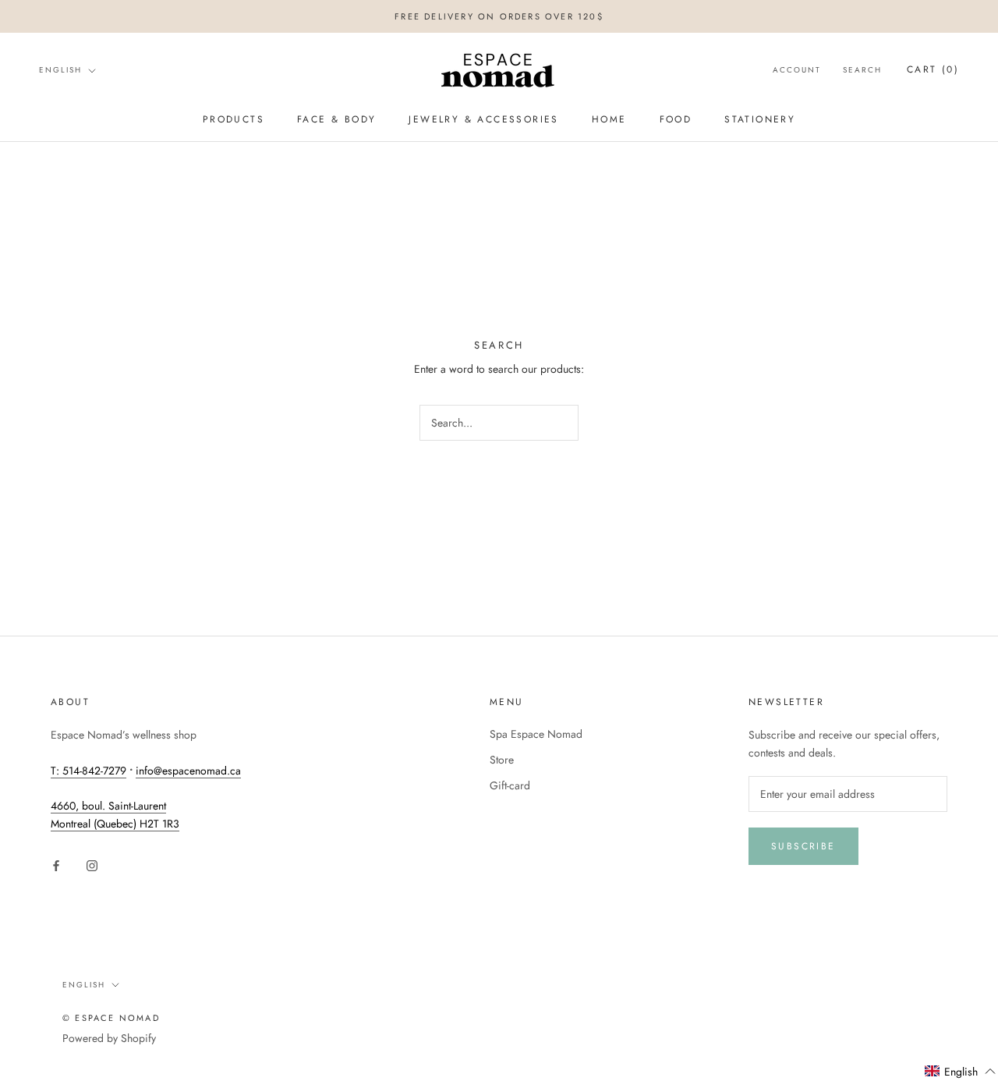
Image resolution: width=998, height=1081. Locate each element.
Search (862, 70)
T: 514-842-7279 (88, 770)
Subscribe (803, 846)
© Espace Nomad (111, 1018)
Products (233, 119)
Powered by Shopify (109, 1038)
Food (676, 119)
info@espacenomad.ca (188, 770)
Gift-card (510, 785)
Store (502, 759)
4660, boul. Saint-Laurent (108, 805)
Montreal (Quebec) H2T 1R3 (115, 823)
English (60, 70)
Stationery (759, 119)
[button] (960, 1071)
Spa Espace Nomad (536, 734)
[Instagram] (92, 865)
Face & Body (336, 119)
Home (609, 119)
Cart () (933, 70)
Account (797, 70)
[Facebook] (56, 865)
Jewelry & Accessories (483, 119)
